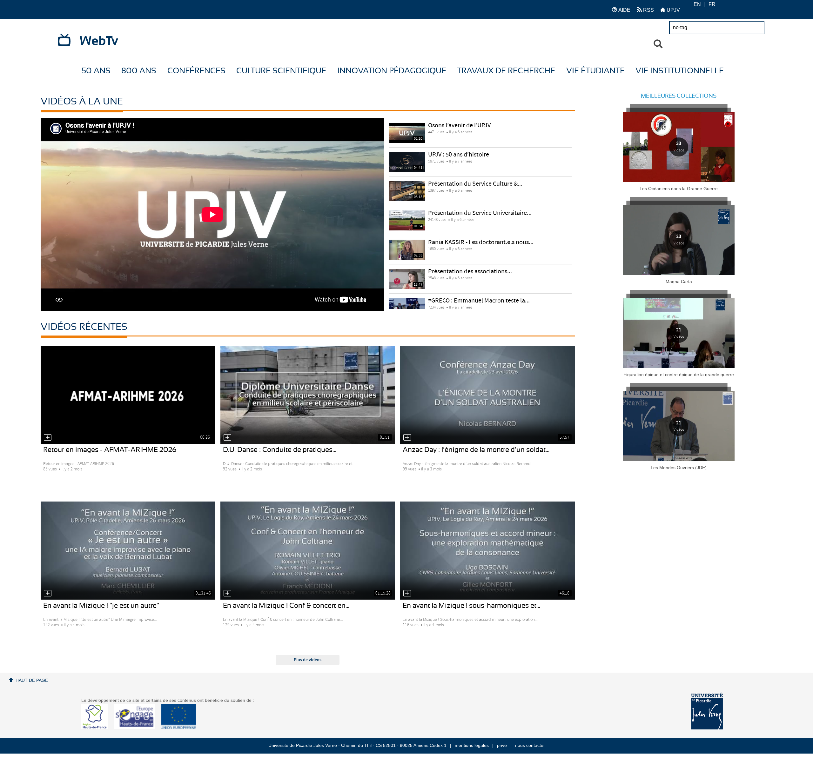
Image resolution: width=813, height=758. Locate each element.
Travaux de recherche (506, 71)
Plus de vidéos (307, 660)
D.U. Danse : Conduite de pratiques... (279, 449)
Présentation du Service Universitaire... (480, 213)
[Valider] (658, 44)
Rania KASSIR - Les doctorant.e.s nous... (481, 242)
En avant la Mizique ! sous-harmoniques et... (471, 605)
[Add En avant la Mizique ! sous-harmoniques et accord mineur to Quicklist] (407, 593)
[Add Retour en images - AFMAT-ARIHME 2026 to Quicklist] (47, 437)
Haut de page (32, 680)
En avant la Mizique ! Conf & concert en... (286, 605)
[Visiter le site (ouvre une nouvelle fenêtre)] (97, 727)
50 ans (96, 71)
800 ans (138, 71)
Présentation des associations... (470, 271)
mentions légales (472, 745)
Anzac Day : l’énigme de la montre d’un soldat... (476, 449)
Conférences (196, 71)
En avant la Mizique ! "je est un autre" (101, 605)
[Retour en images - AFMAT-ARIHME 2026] (128, 395)
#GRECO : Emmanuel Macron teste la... (479, 300)
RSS (648, 10)
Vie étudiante (595, 71)
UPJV (672, 10)
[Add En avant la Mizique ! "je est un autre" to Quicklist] (47, 593)
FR (712, 4)
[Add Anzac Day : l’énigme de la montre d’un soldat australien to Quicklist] (407, 437)
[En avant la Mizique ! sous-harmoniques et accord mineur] (487, 551)
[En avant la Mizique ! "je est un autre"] (128, 551)
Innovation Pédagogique (391, 71)
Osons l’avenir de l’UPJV (459, 125)
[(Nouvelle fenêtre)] (707, 711)
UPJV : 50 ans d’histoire (458, 154)
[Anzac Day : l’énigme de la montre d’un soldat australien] (487, 395)
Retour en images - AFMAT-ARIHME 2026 (110, 449)
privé (502, 745)
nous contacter (530, 745)
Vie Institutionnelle (679, 71)
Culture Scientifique (281, 71)
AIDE (623, 10)
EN (697, 4)
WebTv (99, 41)
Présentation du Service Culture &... (475, 184)
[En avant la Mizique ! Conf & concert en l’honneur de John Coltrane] (307, 551)
